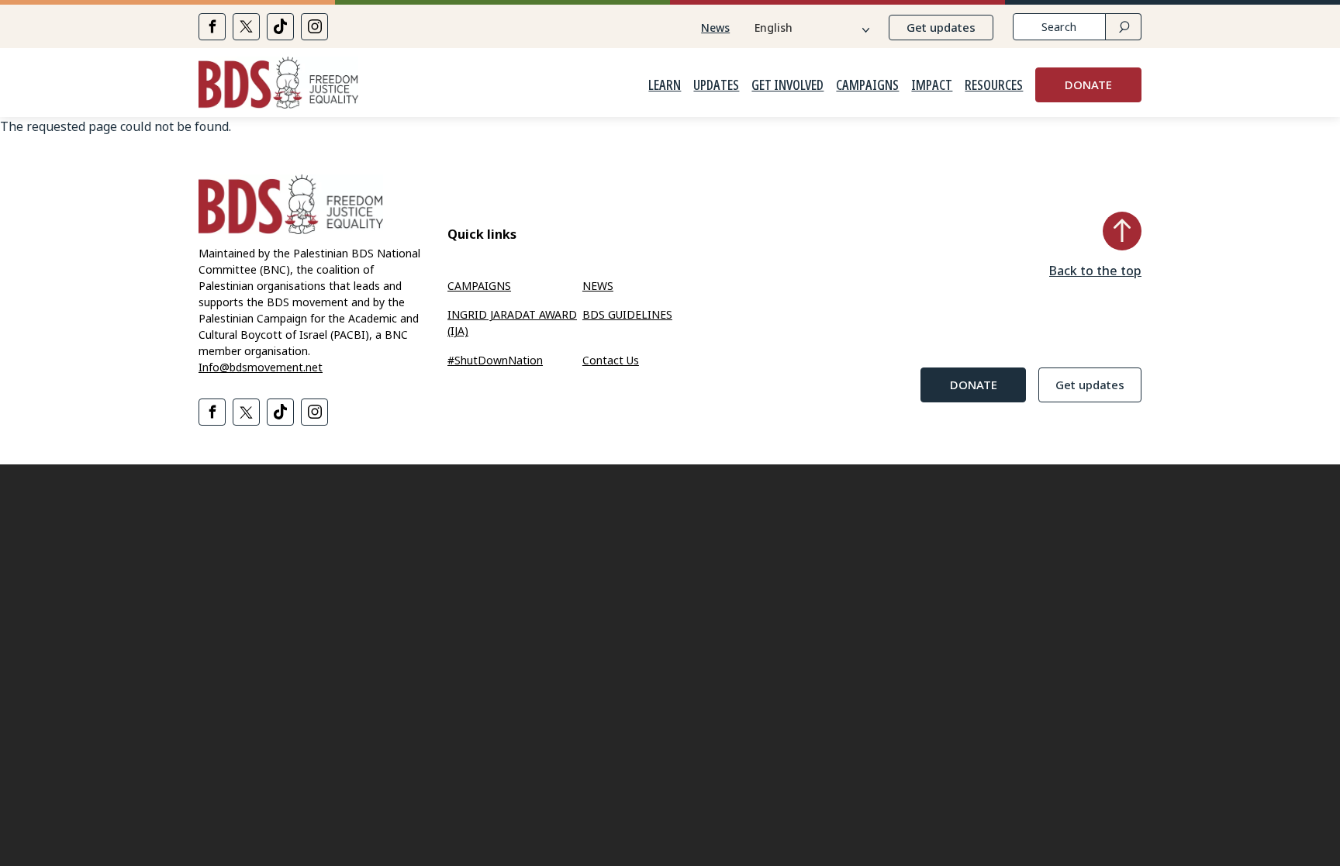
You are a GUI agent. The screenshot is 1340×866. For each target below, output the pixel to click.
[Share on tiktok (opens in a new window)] (280, 26)
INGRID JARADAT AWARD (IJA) (512, 322)
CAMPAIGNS (867, 85)
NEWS (597, 285)
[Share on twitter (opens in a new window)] (246, 26)
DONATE (1088, 84)
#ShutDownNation (495, 360)
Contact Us (610, 360)
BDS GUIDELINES (627, 314)
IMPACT (931, 85)
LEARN (664, 85)
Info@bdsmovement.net (261, 367)
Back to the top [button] (1095, 270)
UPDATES (716, 85)
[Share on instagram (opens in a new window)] (314, 26)
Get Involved (787, 85)
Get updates (941, 27)
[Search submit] (1123, 26)
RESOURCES (994, 85)
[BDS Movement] (278, 85)
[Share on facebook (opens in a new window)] (212, 26)
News (715, 27)
